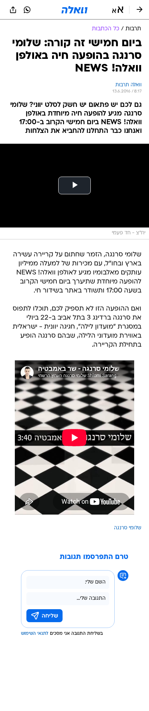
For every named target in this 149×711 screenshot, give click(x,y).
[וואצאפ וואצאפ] (27, 9)
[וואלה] (74, 9)
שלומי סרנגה (127, 528)
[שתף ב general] (13, 10)
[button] (117, 9)
